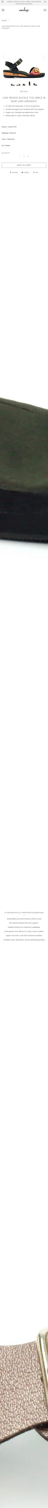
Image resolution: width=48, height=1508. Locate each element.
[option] (24, 57)
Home (4, 20)
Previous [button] (5, 57)
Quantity (6, 153)
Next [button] (42, 57)
